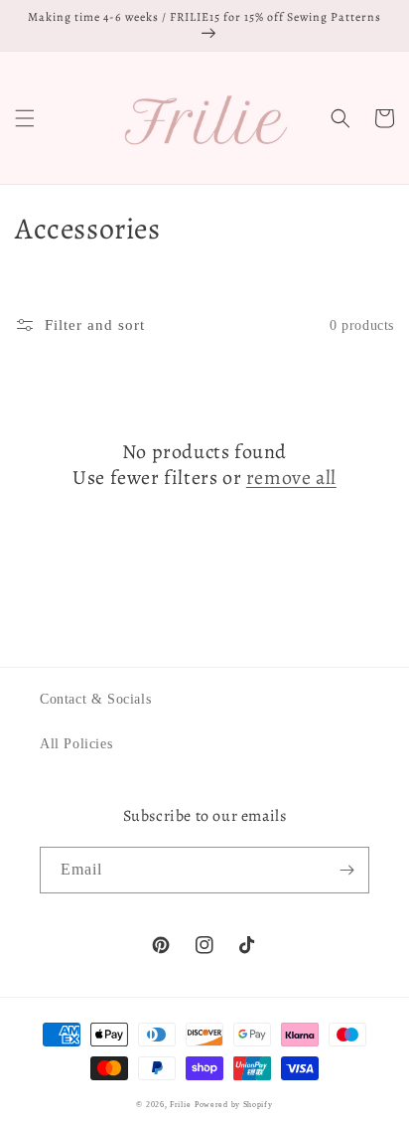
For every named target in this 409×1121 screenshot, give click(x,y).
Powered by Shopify (234, 1104)
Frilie (180, 1104)
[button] (25, 118)
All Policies (76, 743)
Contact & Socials (95, 699)
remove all (291, 478)
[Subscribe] (346, 870)
